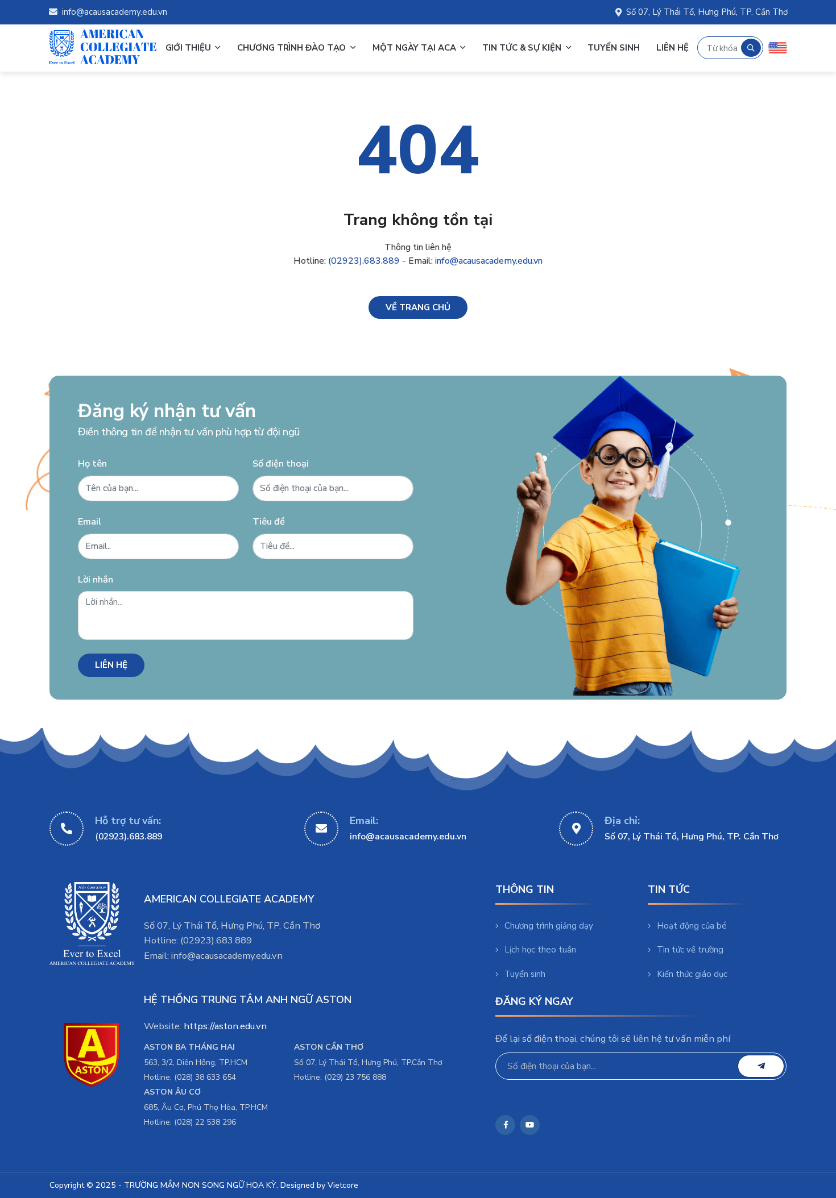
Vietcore (343, 1185)
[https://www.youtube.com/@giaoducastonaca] (530, 1125)
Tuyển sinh (524, 974)
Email (89, 521)
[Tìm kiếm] (751, 48)
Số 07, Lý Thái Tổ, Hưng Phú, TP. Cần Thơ (707, 12)
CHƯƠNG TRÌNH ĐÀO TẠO (292, 47)
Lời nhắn (95, 579)
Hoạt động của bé (692, 925)
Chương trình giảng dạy (548, 925)
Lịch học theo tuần (540, 949)
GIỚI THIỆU (189, 47)
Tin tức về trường (690, 949)
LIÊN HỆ (672, 47)
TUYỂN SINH (613, 47)
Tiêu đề (269, 521)
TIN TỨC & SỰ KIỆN (522, 47)
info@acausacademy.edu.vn (114, 12)
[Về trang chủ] (418, 307)
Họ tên (92, 463)
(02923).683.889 (364, 261)
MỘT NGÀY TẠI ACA (415, 47)
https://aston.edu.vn (225, 1026)
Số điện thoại (281, 463)
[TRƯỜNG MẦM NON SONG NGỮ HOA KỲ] (103, 48)
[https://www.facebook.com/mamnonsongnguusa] (505, 1125)
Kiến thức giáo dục (692, 974)
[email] (761, 1066)
